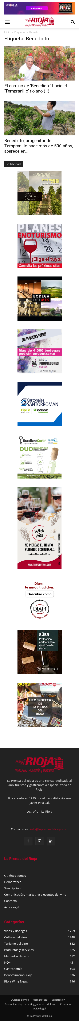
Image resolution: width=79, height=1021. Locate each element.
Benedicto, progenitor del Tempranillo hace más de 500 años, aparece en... (38, 146)
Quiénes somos (15, 876)
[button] (7, 22)
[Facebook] (28, 841)
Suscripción (12, 888)
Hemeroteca (12, 882)
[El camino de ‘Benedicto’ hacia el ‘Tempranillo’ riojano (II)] (39, 63)
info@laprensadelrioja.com (49, 829)
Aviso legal (11, 907)
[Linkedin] (51, 841)
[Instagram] (39, 841)
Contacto (10, 901)
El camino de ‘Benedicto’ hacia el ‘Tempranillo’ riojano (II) (35, 88)
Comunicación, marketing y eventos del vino (35, 895)
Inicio (7, 32)
